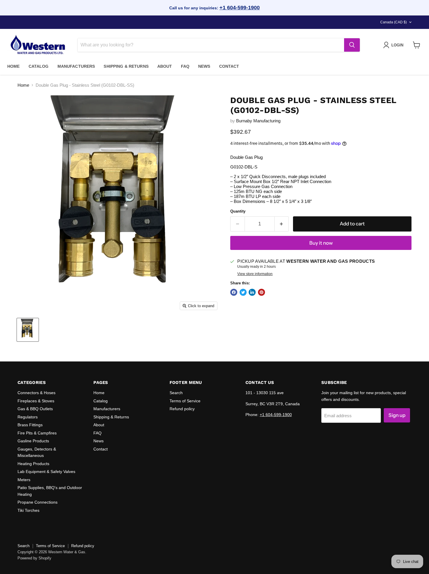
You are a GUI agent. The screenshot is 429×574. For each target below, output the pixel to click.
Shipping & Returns (126, 66)
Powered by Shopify (34, 558)
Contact (229, 66)
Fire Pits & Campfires (37, 433)
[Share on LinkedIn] (252, 292)
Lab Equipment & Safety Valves (46, 471)
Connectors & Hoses (36, 392)
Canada (393, 22)
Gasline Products (33, 441)
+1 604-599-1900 (239, 8)
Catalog (39, 66)
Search (176, 392)
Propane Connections (37, 502)
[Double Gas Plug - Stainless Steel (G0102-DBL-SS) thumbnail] (28, 329)
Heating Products (33, 463)
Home (13, 66)
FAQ (185, 66)
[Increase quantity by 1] (282, 223)
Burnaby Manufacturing (258, 120)
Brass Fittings (30, 424)
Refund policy (182, 408)
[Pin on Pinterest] (261, 292)
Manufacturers (76, 66)
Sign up (396, 415)
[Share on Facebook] (233, 292)
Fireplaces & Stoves (36, 401)
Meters (24, 479)
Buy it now (321, 243)
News (204, 66)
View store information (255, 274)
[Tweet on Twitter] (243, 292)
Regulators (28, 417)
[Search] (352, 45)
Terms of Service (185, 401)
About (164, 66)
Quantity (237, 211)
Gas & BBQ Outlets (35, 408)
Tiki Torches (28, 510)
